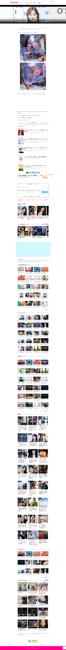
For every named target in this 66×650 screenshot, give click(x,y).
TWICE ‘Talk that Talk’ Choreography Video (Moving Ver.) (42, 593)
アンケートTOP (45, 224)
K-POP (27, 199)
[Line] (29, 173)
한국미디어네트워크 (32, 122)
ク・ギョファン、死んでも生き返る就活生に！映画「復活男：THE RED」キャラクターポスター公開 (33, 428)
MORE (46, 580)
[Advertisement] (33, 249)
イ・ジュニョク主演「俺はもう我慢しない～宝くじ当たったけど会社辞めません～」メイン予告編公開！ (22, 428)
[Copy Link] (39, 173)
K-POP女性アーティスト (34, 199)
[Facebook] (33, 173)
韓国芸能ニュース (22, 199)
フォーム (36, 196)
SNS (41, 199)
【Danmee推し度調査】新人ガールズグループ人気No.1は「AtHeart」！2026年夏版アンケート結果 (43, 509)
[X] (27, 173)
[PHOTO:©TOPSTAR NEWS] (43, 420)
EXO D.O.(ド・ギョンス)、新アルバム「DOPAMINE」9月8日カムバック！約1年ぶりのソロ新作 (32, 493)
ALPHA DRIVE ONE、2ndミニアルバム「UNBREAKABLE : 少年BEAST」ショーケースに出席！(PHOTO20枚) (33, 542)
